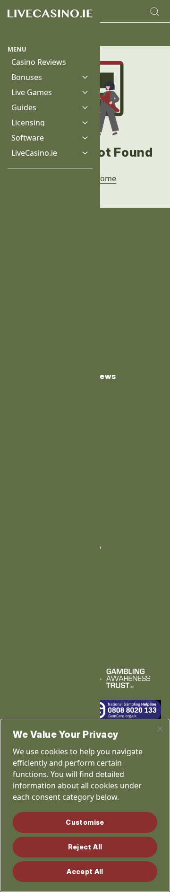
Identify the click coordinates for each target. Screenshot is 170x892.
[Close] (160, 728)
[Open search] (154, 11)
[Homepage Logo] (50, 22)
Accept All (85, 871)
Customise (85, 822)
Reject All (85, 847)
